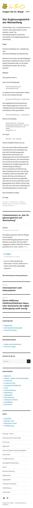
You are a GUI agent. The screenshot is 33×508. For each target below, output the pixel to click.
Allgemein (22, 202)
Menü (28, 11)
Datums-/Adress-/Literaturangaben (16, 378)
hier (23, 143)
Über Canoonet (9, 397)
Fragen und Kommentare (12, 344)
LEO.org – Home (8, 434)
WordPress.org (9, 426)
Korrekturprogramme (8, 205)
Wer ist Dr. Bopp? (10, 347)
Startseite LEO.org (10, 330)
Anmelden (7, 418)
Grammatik (8, 381)
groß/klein (23, 203)
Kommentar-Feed (10, 423)
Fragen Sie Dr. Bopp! (13, 12)
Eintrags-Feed (9, 421)
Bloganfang (8, 325)
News (6, 388)
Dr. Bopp (5, 202)
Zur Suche (6, 442)
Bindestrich (17, 203)
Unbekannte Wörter (11, 400)
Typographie (8, 395)
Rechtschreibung (7, 203)
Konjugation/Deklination (12, 385)
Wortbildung (8, 402)
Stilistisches (8, 392)
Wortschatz (8, 404)
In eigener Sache (9, 383)
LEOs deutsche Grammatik (13, 328)
